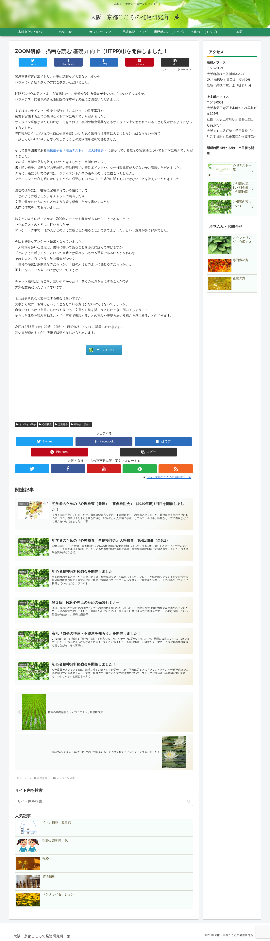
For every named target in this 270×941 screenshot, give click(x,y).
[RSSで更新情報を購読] (176, 468)
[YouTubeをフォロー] (104, 468)
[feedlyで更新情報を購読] (140, 468)
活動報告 (63, 424)
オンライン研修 (27, 424)
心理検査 (47, 424)
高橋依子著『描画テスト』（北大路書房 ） (77, 150)
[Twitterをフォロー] (32, 468)
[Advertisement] (104, 388)
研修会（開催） (82, 424)
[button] (175, 62)
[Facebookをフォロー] (68, 468)
